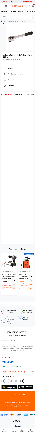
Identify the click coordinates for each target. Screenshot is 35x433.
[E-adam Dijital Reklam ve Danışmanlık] (17, 420)
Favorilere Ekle (14, 280)
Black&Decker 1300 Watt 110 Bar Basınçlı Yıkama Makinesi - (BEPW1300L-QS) (25, 275)
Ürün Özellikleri (6, 94)
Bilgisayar (4, 11)
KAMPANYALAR (5, 1)
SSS (12, 1)
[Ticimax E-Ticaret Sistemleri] (17, 426)
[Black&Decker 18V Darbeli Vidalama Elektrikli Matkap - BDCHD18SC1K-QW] (9, 261)
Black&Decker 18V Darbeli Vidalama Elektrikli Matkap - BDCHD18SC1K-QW (9, 275)
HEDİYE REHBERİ (27, 1)
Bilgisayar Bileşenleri (17, 11)
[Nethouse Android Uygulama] (9, 387)
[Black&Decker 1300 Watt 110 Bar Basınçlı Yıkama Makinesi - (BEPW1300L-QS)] (26, 261)
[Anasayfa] (3, 21)
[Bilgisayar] (5, 21)
